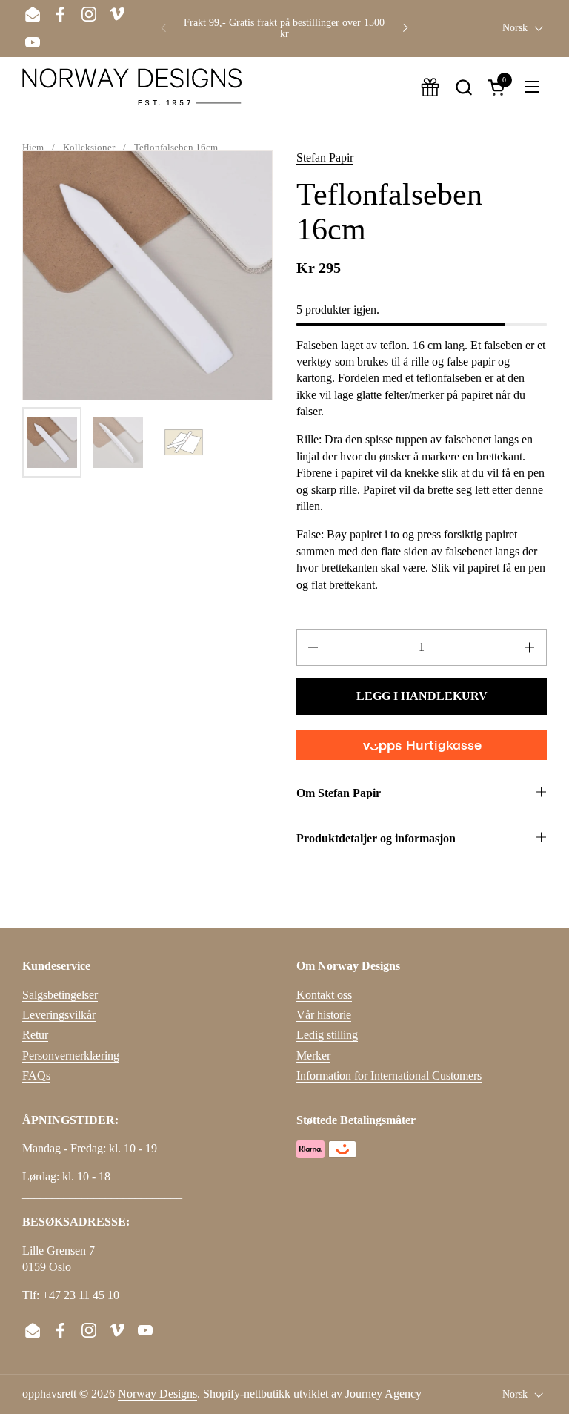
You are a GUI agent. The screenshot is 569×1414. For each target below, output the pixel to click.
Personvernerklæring (70, 1055)
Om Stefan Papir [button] (338, 793)
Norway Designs (157, 1393)
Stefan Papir (324, 157)
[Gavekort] (430, 87)
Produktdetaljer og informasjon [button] (376, 838)
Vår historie (323, 1014)
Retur (35, 1034)
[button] (463, 87)
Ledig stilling (327, 1034)
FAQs (36, 1075)
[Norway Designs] (132, 86)
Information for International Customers (389, 1075)
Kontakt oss (324, 994)
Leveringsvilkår (59, 1014)
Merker (313, 1055)
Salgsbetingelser (60, 994)
